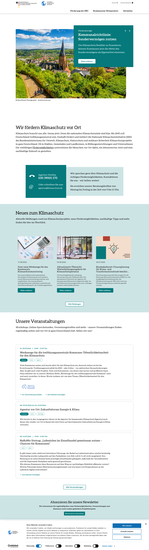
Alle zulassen (127, 526)
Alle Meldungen (74, 304)
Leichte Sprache (125, 3)
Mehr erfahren (87, 61)
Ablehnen (127, 537)
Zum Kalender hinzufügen (56, 394)
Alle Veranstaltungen (74, 487)
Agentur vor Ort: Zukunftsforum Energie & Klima (49, 409)
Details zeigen (107, 546)
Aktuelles (127, 11)
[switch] (59, 546)
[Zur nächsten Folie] (129, 31)
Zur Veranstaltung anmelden (32, 394)
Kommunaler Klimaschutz (105, 11)
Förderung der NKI (79, 11)
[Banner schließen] (146, 524)
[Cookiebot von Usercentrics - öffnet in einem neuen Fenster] (13, 546)
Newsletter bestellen (74, 513)
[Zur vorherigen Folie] (125, 31)
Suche (114, 3)
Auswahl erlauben (127, 531)
